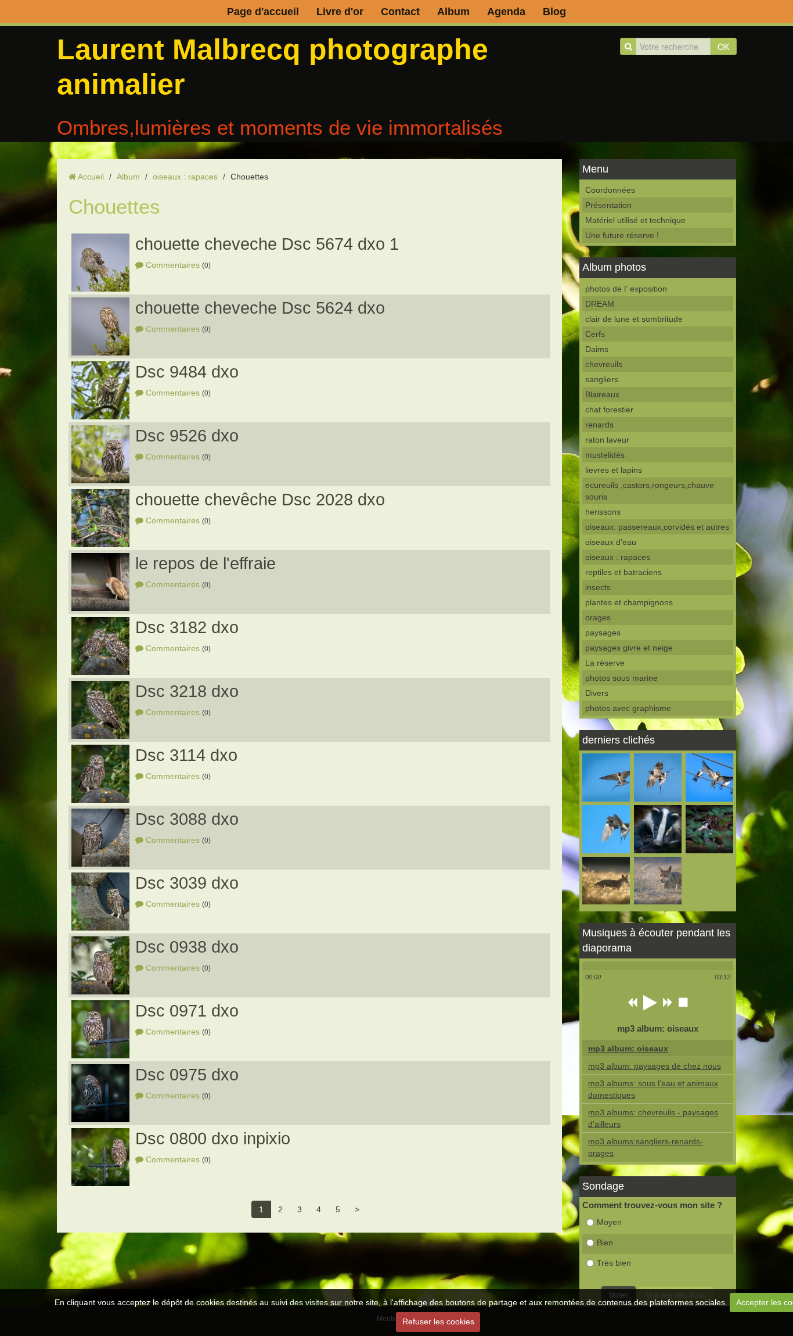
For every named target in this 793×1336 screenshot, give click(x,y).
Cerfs (595, 334)
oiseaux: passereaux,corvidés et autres (657, 526)
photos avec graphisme (628, 708)
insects (598, 587)
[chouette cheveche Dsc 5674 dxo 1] (100, 263)
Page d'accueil (263, 11)
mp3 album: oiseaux (628, 1048)
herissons (603, 511)
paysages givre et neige (629, 647)
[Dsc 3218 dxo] (100, 710)
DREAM (599, 303)
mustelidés (605, 454)
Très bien (614, 1262)
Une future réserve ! (622, 235)
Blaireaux (602, 394)
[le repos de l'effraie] (100, 582)
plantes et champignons (629, 602)
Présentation (608, 205)
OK (723, 46)
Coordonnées (610, 190)
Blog (554, 11)
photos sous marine (621, 678)
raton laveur (607, 439)
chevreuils (603, 364)
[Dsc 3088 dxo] (100, 838)
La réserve (605, 662)
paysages (603, 632)
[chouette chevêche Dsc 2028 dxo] (100, 518)
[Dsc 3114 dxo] (100, 774)
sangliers (601, 379)
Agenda (506, 11)
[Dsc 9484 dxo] (100, 390)
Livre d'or (339, 11)
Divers (596, 693)
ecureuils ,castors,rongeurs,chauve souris (649, 490)
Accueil (91, 176)
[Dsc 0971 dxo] (100, 1029)
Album (453, 11)
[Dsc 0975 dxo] (100, 1093)
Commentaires (173, 265)
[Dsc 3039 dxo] (100, 901)
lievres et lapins (613, 470)
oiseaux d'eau (610, 542)
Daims (596, 349)
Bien (605, 1242)
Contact (400, 11)
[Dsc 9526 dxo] (100, 454)
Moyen (609, 1222)
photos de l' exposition (626, 288)
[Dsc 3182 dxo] (100, 646)
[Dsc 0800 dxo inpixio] (100, 1157)
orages (598, 617)
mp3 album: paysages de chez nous (654, 1066)
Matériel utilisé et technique (635, 220)
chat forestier (609, 409)
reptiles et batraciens (623, 572)
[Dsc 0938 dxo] (100, 965)
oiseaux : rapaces (185, 176)
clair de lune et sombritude (634, 319)
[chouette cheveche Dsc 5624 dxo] (100, 326)
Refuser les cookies (438, 1321)
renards (599, 424)
